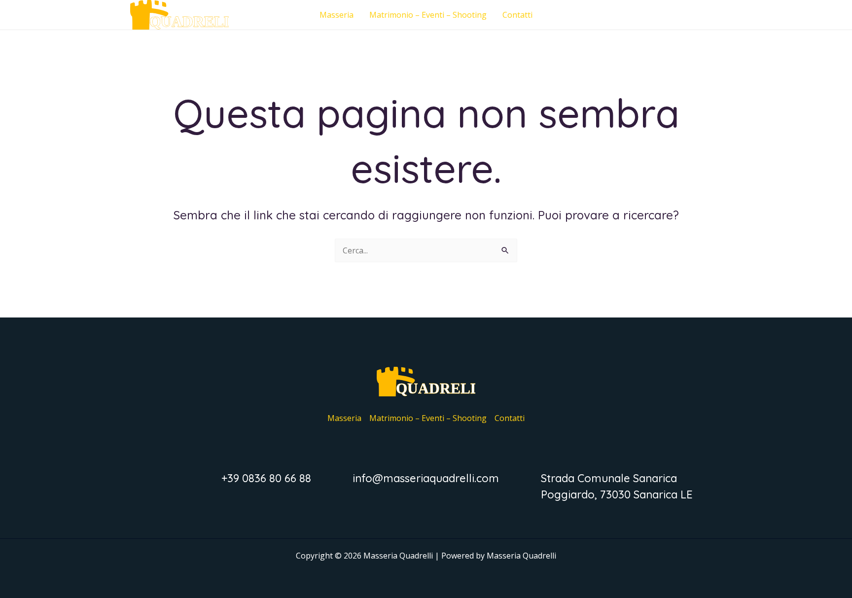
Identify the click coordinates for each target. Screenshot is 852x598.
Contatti (517, 14)
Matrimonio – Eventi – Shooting (428, 14)
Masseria (337, 14)
